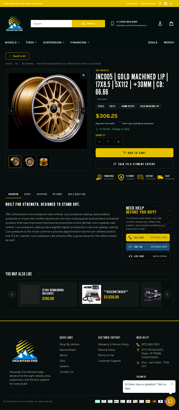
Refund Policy (106, 349)
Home (9, 63)
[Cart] (171, 23)
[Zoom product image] (83, 75)
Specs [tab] (27, 194)
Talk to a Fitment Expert (137, 164)
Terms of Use (106, 355)
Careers (64, 366)
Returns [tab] (57, 194)
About (63, 355)
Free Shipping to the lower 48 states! (23, 3)
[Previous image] (11, 110)
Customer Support (109, 360)
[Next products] (167, 294)
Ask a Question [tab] (76, 194)
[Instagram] (160, 3)
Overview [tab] (13, 194)
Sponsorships (148, 3)
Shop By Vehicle (69, 344)
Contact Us (66, 371)
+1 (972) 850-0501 (126, 21)
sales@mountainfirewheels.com (131, 25)
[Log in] (160, 23)
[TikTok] (171, 3)
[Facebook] (165, 3)
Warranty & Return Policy (113, 344)
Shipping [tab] (42, 194)
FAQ (62, 360)
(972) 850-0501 (150, 344)
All (16, 63)
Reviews (102, 99)
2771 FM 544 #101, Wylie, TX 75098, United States (152, 353)
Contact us (132, 3)
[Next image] (84, 110)
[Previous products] (12, 294)
